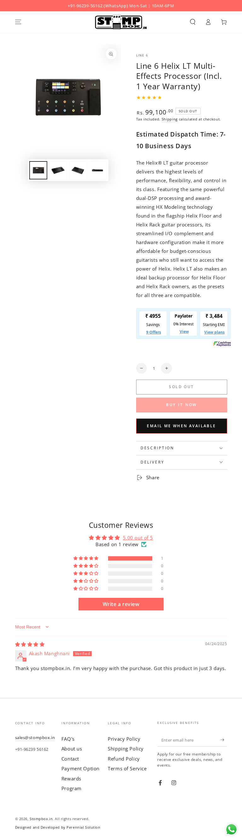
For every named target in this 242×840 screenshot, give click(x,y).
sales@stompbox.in (35, 737)
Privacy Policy (124, 739)
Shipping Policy (126, 748)
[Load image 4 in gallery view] (98, 170)
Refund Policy (124, 758)
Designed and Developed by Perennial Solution (58, 827)
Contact (70, 758)
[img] (30, 644)
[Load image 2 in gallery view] (58, 170)
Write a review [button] (121, 604)
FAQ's (68, 739)
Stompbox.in (41, 818)
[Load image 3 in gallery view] (78, 170)
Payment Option (80, 768)
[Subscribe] (223, 740)
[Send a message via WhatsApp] (231, 829)
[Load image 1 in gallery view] (38, 170)
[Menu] (18, 22)
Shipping (170, 119)
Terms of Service (127, 768)
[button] (192, 22)
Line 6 (142, 55)
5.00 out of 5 (138, 537)
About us (71, 748)
